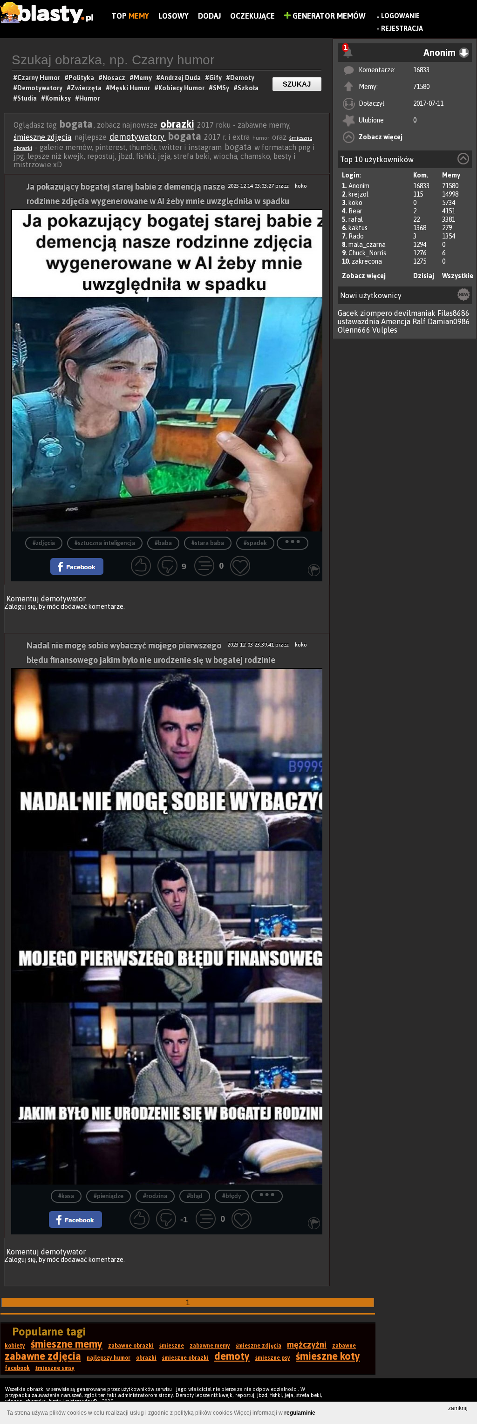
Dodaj (209, 16)
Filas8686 (453, 313)
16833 (421, 70)
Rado (356, 236)
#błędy (231, 1196)
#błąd (195, 1196)
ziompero (376, 313)
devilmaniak (415, 313)
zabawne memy (210, 1345)
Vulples (384, 330)
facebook (17, 1368)
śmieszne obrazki (185, 1358)
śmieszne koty (328, 1356)
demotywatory (137, 137)
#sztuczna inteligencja (105, 543)
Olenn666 (354, 330)
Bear (355, 211)
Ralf (419, 321)
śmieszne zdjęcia (42, 137)
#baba (163, 543)
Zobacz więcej (380, 137)
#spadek (255, 543)
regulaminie (299, 1413)
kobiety (15, 1345)
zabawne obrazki (131, 1345)
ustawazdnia (358, 321)
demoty (232, 1356)
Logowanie (400, 16)
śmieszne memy (66, 1344)
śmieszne (171, 1345)
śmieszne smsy (55, 1368)
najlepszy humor (108, 1358)
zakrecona (367, 261)
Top (130, 16)
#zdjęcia (44, 543)
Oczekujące (252, 16)
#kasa (66, 1196)
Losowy (173, 16)
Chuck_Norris (367, 253)
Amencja (395, 321)
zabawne (344, 1345)
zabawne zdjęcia (43, 1356)
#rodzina (155, 1196)
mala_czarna (367, 244)
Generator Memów (328, 16)
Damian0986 (449, 321)
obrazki (177, 124)
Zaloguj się (20, 606)
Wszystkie (457, 275)
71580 (421, 86)
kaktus (358, 228)
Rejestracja (402, 28)
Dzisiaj (423, 275)
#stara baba (207, 543)
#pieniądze (108, 1196)
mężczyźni (307, 1344)
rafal (355, 219)
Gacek (348, 313)
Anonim (358, 186)
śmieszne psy (272, 1358)
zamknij (458, 1408)
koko (355, 202)
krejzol (358, 194)
